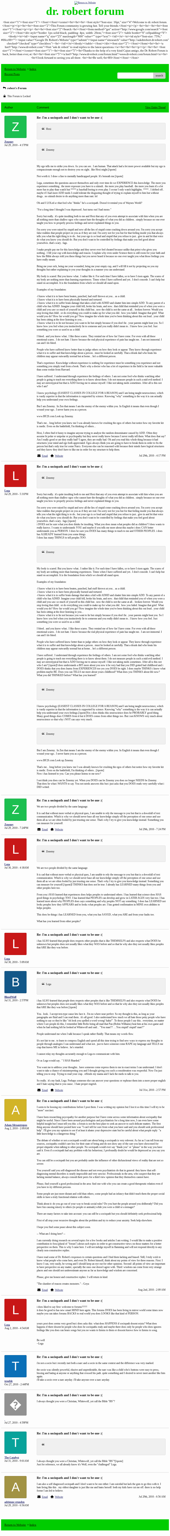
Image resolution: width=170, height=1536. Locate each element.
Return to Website (15, 69)
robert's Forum (17, 88)
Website (59, 455)
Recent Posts (12, 74)
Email (45, 455)
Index (32, 69)
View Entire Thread (155, 107)
